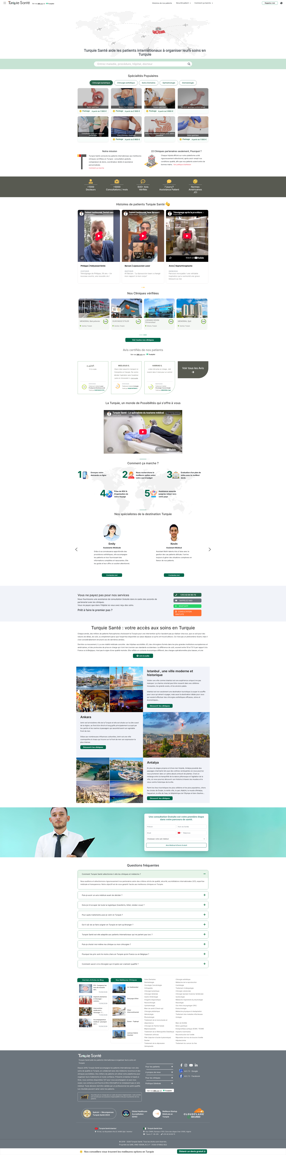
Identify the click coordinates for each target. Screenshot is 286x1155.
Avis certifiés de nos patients (143, 350)
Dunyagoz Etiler (133, 998)
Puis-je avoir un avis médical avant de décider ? (102, 895)
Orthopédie (148, 988)
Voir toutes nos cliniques (143, 340)
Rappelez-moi (270, 3)
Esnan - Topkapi (133, 1021)
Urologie (179, 1017)
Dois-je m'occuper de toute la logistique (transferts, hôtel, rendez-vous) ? (113, 905)
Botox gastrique (181, 1026)
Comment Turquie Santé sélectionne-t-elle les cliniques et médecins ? (111, 874)
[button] (76, 549)
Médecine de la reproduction (186, 982)
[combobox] (179, 833)
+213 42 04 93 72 (168, 1134)
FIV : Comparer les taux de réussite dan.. (100, 987)
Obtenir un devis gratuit (192, 1151)
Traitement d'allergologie (185, 988)
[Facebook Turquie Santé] (180, 1066)
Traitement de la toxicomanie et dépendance (155, 1021)
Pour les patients (152, 1067)
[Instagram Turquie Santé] (185, 1066)
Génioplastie (148, 1046)
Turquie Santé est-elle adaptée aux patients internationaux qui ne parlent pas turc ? (117, 934)
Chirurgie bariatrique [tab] (101, 83)
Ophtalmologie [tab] (169, 83)
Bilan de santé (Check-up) (153, 1008)
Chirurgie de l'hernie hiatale (154, 1026)
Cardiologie (180, 985)
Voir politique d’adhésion (182, 164)
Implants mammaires (183, 1032)
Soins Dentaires (150, 979)
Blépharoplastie (150, 1029)
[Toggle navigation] (4, 3)
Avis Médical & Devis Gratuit (176, 845)
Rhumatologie (149, 1017)
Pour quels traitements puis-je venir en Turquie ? (102, 915)
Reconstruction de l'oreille (185, 1034)
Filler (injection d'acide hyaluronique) (157, 1037)
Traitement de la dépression (154, 1043)
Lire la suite (144, 656)
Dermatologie (149, 982)
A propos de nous (153, 1072)
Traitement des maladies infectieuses (189, 1014)
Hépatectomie (181, 1040)
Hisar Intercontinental (133, 1011)
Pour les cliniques (152, 1078)
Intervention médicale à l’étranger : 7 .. (98, 1010)
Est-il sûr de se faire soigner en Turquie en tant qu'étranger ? (107, 925)
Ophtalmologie (149, 1005)
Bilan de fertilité (181, 1023)
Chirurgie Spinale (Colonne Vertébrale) (189, 994)
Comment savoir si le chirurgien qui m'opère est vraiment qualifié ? (110, 964)
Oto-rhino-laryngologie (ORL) (186, 1005)
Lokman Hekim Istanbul (132, 1034)
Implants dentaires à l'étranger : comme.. (100, 999)
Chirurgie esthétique (183, 979)
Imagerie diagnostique (152, 1000)
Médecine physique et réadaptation (189, 1011)
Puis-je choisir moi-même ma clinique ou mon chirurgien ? (106, 944)
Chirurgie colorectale (183, 991)
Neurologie (180, 1003)
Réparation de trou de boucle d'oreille (189, 1037)
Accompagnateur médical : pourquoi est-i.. (100, 1022)
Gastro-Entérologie (151, 997)
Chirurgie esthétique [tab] (126, 83)
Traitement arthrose (151, 1034)
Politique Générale (153, 1083)
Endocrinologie (181, 1008)
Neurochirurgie (149, 1003)
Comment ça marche (96, 168)
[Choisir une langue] (282, 3)
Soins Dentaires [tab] (148, 83)
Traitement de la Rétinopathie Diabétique (159, 1032)
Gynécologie (180, 997)
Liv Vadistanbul (132, 987)
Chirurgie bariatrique (151, 991)
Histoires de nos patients (162, 3)
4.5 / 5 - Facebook (192, 1076)
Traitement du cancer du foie (186, 1043)
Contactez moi (112, 575)
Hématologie (149, 1014)
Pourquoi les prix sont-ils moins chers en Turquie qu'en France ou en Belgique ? (115, 954)
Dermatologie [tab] (188, 83)
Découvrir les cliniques (160, 706)
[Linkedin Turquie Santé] (195, 1066)
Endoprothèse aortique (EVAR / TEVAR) (190, 1029)
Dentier (147, 1040)
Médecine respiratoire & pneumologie (189, 1000)
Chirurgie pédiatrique (152, 1011)
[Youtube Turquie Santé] (190, 1066)
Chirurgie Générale (151, 994)
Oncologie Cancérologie (153, 985)
